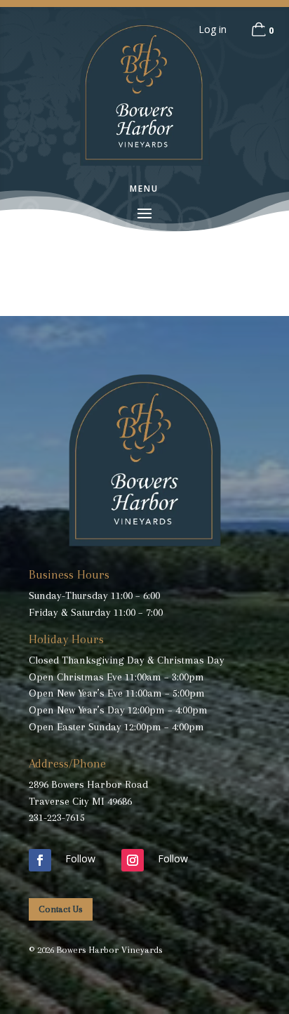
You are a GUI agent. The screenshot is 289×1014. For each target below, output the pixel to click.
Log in (213, 29)
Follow (80, 858)
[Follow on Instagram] (132, 860)
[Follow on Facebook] (40, 860)
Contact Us (61, 909)
